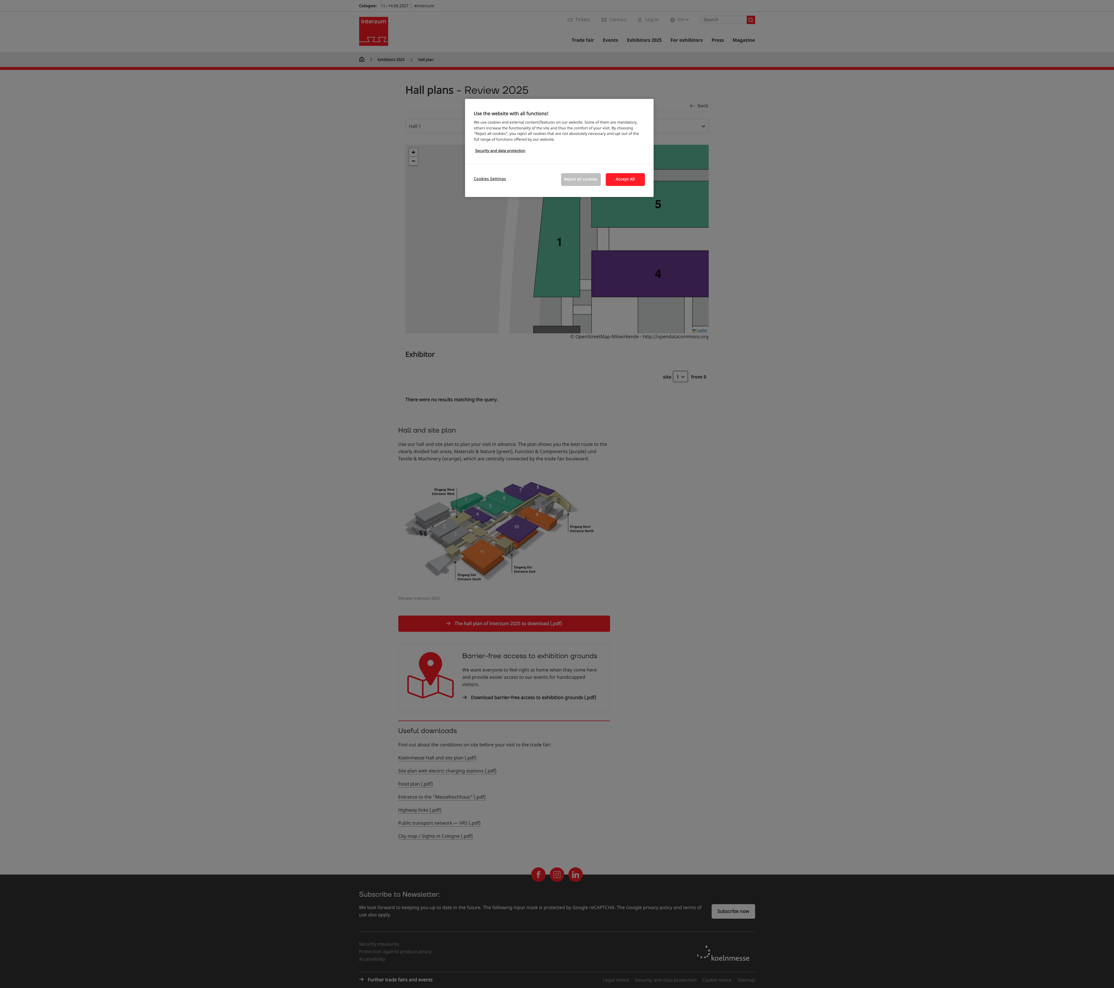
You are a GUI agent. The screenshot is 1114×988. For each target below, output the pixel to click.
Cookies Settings (490, 179)
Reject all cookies (581, 179)
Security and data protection (500, 151)
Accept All (625, 179)
